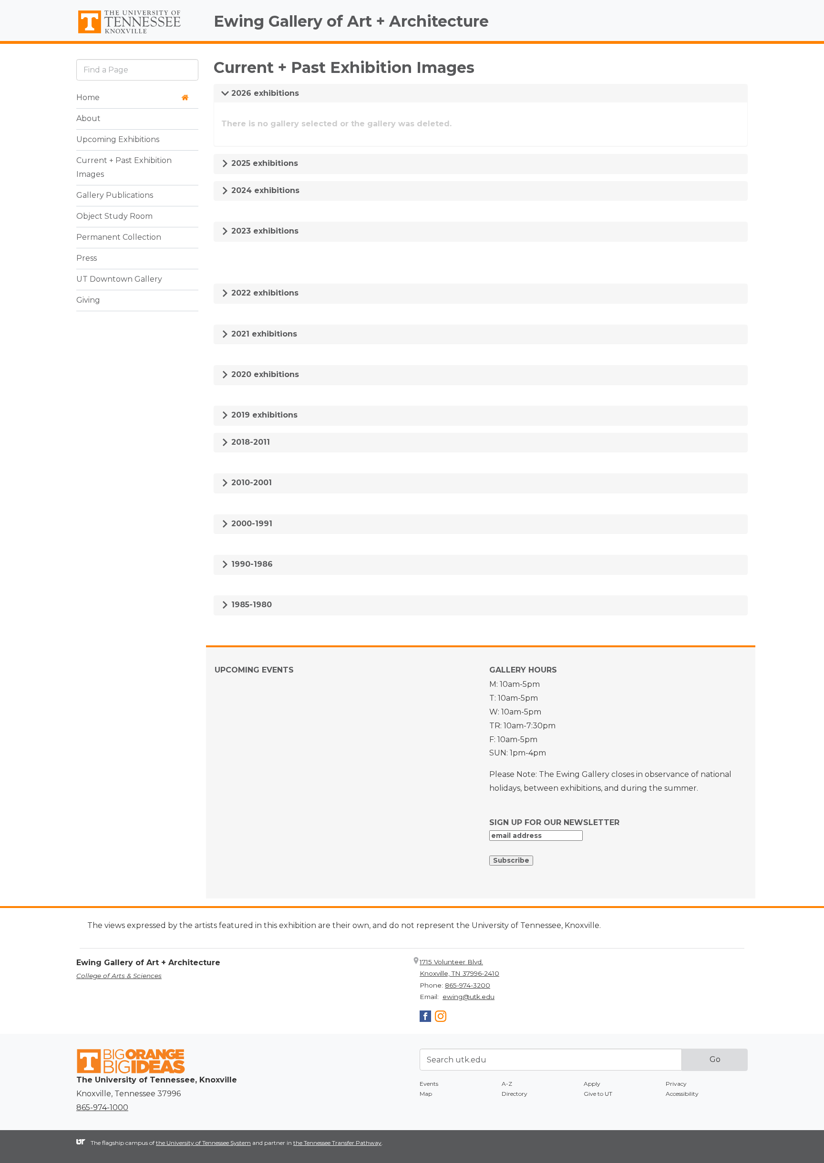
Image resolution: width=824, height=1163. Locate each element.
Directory (514, 1093)
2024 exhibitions (264, 190)
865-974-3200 (467, 985)
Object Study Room (114, 216)
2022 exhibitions (264, 292)
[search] (137, 70)
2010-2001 (250, 482)
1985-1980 (250, 604)
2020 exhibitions (264, 374)
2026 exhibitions (264, 93)
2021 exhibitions (263, 333)
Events (429, 1083)
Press (86, 258)
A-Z (507, 1083)
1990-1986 (251, 564)
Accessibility (682, 1093)
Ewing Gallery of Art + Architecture (351, 21)
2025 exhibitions (263, 163)
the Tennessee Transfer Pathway (337, 1142)
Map (426, 1093)
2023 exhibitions (264, 230)
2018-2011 (249, 442)
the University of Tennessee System (203, 1142)
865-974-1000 (102, 1107)
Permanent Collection (118, 237)
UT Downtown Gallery (119, 279)
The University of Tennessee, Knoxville (137, 33)
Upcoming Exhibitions (117, 139)
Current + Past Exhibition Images (124, 167)
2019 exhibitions (263, 414)
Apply (592, 1083)
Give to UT (598, 1093)
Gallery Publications (114, 195)
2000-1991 (250, 523)
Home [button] (88, 97)
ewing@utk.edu (468, 996)
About (88, 118)
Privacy (676, 1083)
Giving (88, 300)
